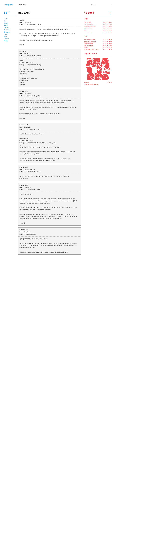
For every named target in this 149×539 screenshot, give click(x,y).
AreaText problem (88, 45)
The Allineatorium (88, 24)
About (5, 19)
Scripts (6, 25)
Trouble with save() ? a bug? (91, 49)
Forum (20, 5)
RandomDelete (88, 32)
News (5, 21)
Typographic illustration (90, 41)
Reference (7, 32)
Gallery (6, 23)
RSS (110, 13)
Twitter (6, 41)
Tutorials (6, 27)
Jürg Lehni (27, 232)
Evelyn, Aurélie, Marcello (91, 84)
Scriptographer (8, 5)
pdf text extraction (88, 43)
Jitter (85, 30)
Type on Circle (87, 22)
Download (7, 30)
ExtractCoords (87, 28)
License (6, 39)
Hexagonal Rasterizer (89, 26)
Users (5, 36)
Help (24, 5)
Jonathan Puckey (29, 169)
